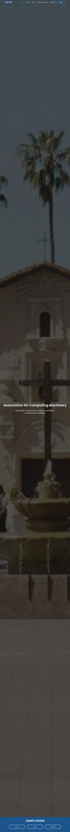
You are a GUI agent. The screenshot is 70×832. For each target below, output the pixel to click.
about (22, 2)
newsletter (53, 2)
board (27, 2)
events (33, 2)
